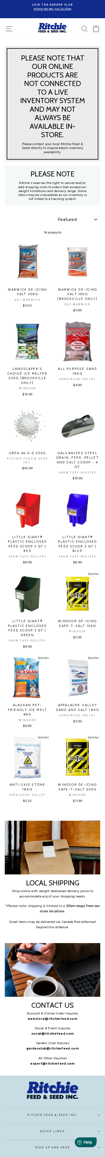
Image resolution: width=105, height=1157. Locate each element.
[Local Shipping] (52, 847)
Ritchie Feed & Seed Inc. (52, 1115)
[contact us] (52, 970)
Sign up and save (52, 1147)
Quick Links (52, 1131)
